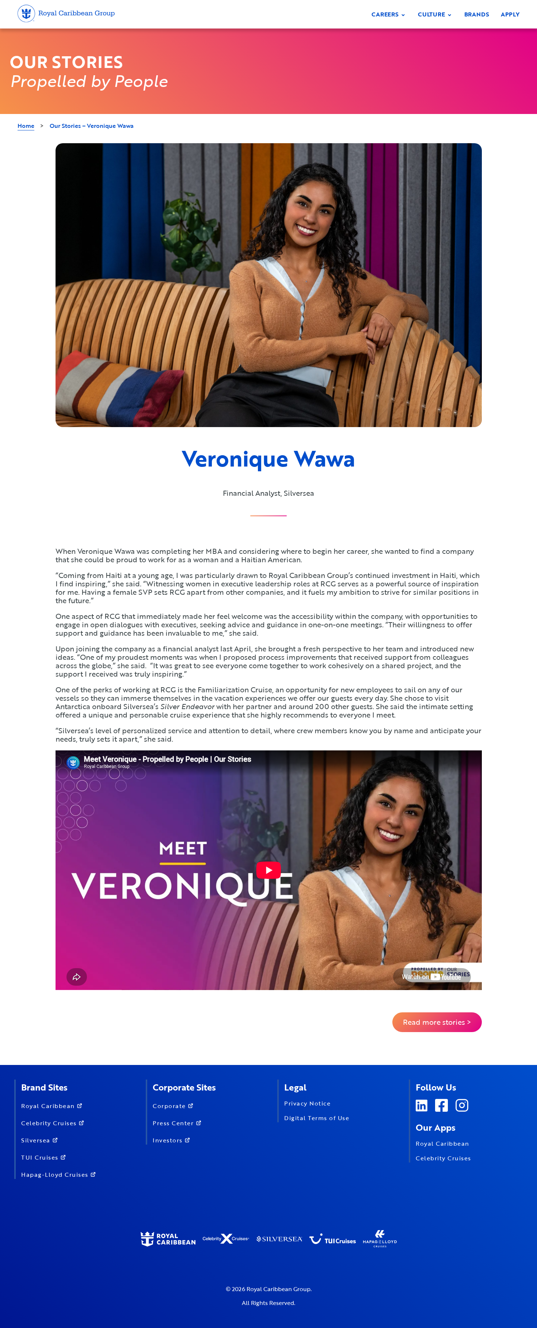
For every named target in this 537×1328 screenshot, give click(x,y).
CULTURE (432, 14)
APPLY (510, 14)
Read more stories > (437, 1021)
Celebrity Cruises (50, 1123)
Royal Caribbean (49, 1105)
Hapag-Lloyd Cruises (55, 1174)
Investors (168, 1140)
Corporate (170, 1105)
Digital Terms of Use (316, 1118)
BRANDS (476, 14)
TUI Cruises (40, 1157)
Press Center (174, 1123)
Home (26, 125)
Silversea (36, 1140)
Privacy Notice (307, 1103)
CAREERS (386, 14)
